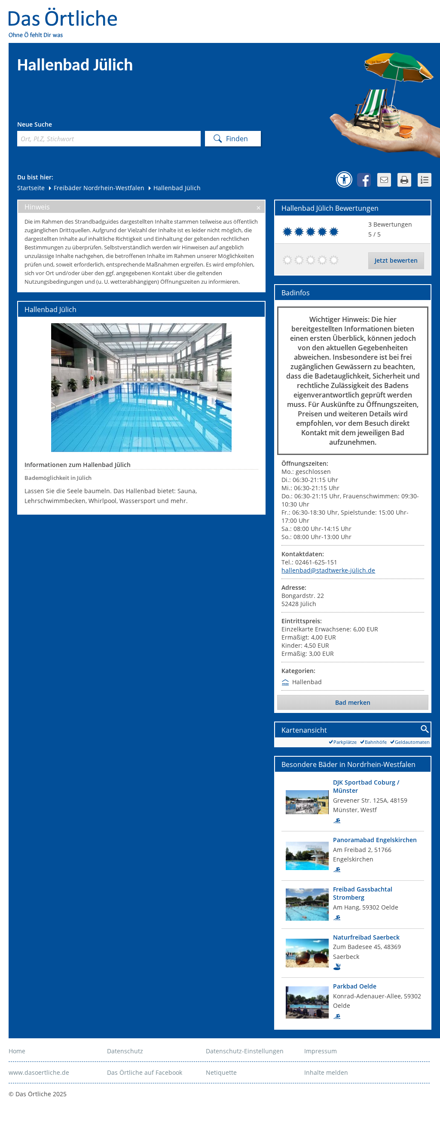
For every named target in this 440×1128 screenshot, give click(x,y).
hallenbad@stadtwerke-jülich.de (328, 570)
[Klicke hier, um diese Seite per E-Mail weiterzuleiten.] (384, 180)
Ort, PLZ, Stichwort (55, 125)
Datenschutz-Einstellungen (245, 1051)
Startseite (31, 188)
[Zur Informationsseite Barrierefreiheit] (344, 179)
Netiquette (221, 1072)
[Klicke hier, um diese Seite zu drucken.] (404, 180)
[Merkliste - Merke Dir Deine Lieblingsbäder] (424, 180)
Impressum (320, 1051)
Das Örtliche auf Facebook (144, 1072)
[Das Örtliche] (67, 13)
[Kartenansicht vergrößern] (425, 729)
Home (17, 1051)
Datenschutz (125, 1051)
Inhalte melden (326, 1072)
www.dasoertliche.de (39, 1072)
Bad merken (352, 702)
